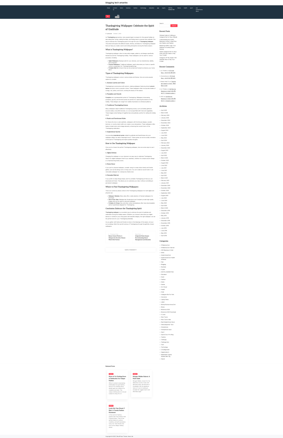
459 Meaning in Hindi (167, 250)
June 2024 (164, 135)
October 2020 (165, 190)
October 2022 (165, 160)
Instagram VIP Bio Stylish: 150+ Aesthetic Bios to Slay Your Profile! (168, 59)
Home (108, 8)
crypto (163, 8)
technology (143, 8)
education (151, 8)
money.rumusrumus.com (168, 304)
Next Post (138, 234)
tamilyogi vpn (165, 342)
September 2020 (165, 193)
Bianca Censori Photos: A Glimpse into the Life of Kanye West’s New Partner (117, 237)
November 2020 (165, 188)
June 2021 (164, 170)
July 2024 (164, 133)
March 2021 (164, 178)
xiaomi (163, 359)
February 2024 (165, 143)
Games (179, 8)
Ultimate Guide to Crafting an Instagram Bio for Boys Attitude (168, 36)
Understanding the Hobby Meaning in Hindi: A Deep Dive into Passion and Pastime (167, 41)
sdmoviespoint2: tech (167, 324)
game (162, 282)
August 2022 (164, 163)
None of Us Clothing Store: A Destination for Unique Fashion (117, 379)
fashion (135, 8)
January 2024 (165, 145)
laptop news (165, 299)
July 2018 (164, 228)
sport (191, 8)
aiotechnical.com (166, 255)
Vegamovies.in (165, 352)
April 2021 (164, 175)
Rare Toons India (166, 319)
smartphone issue (166, 329)
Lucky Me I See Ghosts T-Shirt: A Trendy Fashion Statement (117, 410)
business (128, 8)
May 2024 (164, 138)
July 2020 (164, 198)
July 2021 (163, 168)
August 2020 (164, 195)
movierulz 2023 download (168, 312)
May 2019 (164, 215)
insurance (164, 297)
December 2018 (165, 220)
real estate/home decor (199, 9)
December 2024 (165, 120)
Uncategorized (165, 349)
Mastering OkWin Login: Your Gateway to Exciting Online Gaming (167, 47)
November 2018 (165, 223)
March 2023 (164, 158)
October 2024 (165, 125)
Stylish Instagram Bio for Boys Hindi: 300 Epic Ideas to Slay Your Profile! (168, 53)
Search (161, 23)
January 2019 (165, 218)
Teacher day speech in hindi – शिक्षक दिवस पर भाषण (168, 84)
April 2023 (164, 155)
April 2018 (164, 235)
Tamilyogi (163, 339)
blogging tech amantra (116, 2)
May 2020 (164, 203)
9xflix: (162, 252)
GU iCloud (164, 287)
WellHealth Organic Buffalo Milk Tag (166, 355)
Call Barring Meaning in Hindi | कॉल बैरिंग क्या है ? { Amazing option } (168, 91)
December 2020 (165, 185)
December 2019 (165, 210)
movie (162, 307)
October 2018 (165, 225)
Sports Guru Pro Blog (167, 334)
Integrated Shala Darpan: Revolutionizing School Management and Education (143, 237)
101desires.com (165, 245)
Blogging (163, 264)
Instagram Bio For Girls (167, 294)
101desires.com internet (167, 247)
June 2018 (164, 230)
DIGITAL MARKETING (171, 8)
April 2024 (164, 140)
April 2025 (164, 110)
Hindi (162, 292)
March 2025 (164, 113)
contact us (115, 8)
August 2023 (164, 150)
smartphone (164, 327)
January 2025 (165, 118)
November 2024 (165, 123)
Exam (162, 277)
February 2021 (165, 180)
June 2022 (164, 165)
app (158, 8)
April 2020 (164, 205)
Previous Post (114, 234)
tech (162, 344)
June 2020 (164, 200)
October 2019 (165, 213)
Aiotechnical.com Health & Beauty (168, 258)
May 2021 (163, 173)
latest (121, 8)
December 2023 (165, 148)
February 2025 (165, 115)
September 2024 (166, 128)
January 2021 (165, 183)
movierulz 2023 (165, 309)
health (185, 8)
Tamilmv (163, 337)
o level (163, 314)
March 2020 (164, 208)
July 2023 (164, 153)
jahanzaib (109, 33)
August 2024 (164, 130)
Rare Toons (164, 317)
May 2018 (164, 233)
